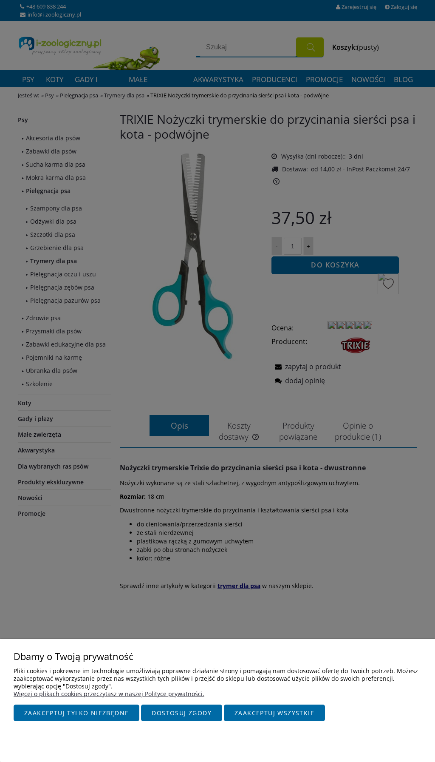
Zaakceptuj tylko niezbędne (76, 713)
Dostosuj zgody (182, 713)
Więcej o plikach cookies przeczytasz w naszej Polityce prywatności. (109, 694)
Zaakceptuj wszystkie (274, 713)
